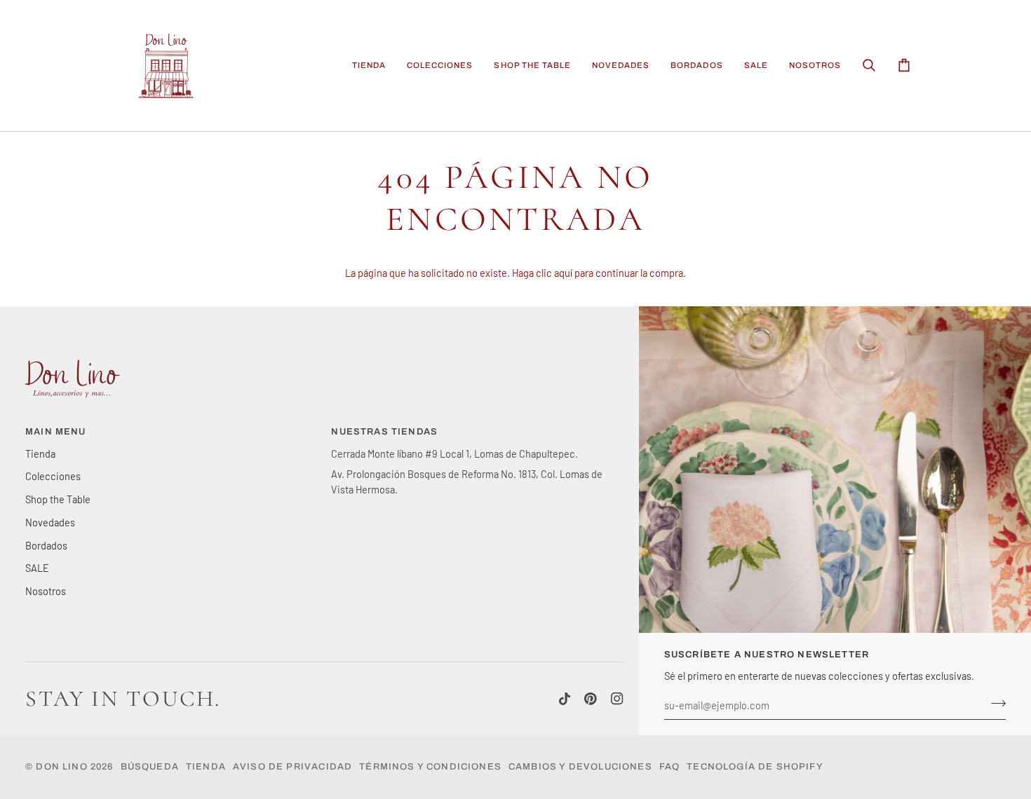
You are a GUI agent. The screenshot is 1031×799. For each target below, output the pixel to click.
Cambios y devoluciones (580, 767)
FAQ (669, 767)
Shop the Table (57, 499)
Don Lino (63, 767)
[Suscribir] (994, 703)
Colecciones (53, 476)
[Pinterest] (590, 698)
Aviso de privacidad (292, 767)
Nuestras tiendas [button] (384, 432)
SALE (37, 567)
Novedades (50, 522)
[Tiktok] (564, 698)
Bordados (46, 545)
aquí (563, 272)
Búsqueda (150, 767)
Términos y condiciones (430, 767)
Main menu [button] (55, 432)
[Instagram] (617, 698)
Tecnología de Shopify (755, 767)
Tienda (40, 453)
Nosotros (45, 591)
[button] (369, 65)
